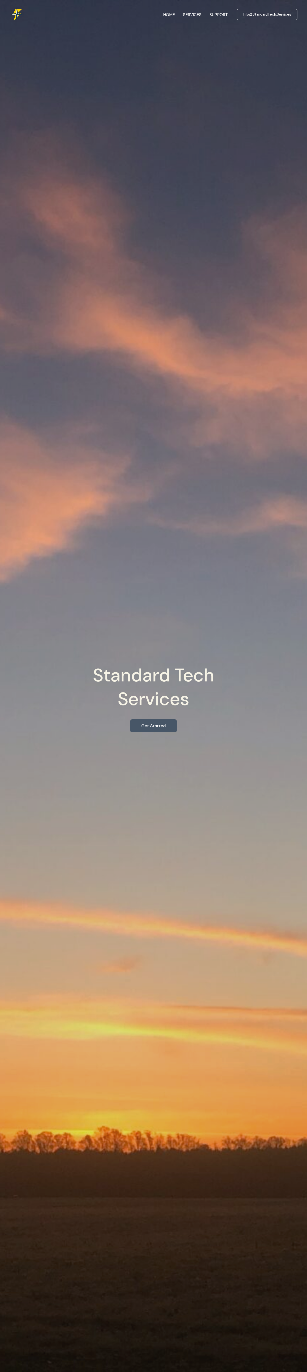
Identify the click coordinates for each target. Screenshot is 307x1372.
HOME (169, 14)
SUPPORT (219, 14)
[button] (267, 14)
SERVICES (192, 14)
